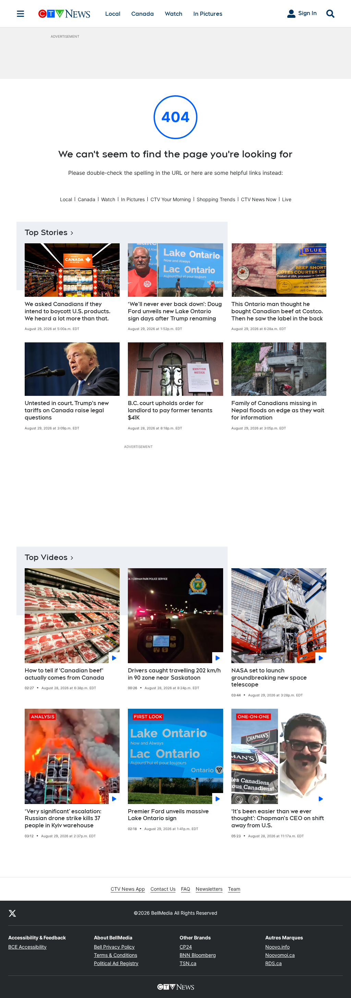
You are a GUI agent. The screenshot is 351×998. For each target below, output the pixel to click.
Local (112, 14)
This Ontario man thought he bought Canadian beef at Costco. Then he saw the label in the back (277, 311)
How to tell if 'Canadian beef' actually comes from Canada (64, 674)
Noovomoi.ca (280, 955)
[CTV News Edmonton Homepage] (64, 14)
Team (234, 889)
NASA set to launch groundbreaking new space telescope (269, 677)
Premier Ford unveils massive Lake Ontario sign (168, 815)
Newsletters (209, 889)
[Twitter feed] (12, 913)
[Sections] (20, 14)
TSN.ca (188, 963)
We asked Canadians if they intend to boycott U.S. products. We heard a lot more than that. (67, 311)
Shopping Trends (216, 199)
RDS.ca (273, 963)
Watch (173, 14)
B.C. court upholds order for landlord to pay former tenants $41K (170, 410)
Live (286, 199)
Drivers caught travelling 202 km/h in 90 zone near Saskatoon (174, 674)
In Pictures (207, 14)
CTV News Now (258, 199)
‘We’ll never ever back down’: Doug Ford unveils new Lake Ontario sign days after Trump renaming (175, 311)
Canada (142, 14)
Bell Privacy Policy (114, 947)
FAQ (185, 889)
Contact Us (163, 889)
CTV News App (128, 889)
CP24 (186, 947)
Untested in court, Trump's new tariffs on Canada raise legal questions (67, 410)
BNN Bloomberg (198, 955)
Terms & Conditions (115, 955)
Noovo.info (277, 947)
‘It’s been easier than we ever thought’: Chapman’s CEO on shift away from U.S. (277, 818)
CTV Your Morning (170, 199)
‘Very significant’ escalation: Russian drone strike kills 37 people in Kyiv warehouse (63, 818)
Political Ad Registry (116, 963)
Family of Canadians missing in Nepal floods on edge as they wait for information (277, 410)
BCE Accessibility (27, 947)
